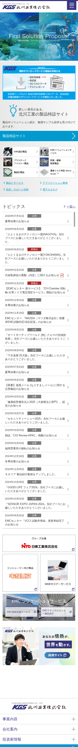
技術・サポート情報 (17, 189)
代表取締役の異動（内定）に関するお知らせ (32, 275)
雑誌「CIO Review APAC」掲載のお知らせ (31, 435)
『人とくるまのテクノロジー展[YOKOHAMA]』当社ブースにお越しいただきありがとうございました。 (35, 258)
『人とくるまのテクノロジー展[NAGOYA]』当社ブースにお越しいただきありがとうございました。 (34, 238)
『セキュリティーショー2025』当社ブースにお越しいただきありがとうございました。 (35, 420)
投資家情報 (11, 739)
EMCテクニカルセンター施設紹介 (54, 612)
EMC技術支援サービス (18, 612)
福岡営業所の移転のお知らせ (22, 448)
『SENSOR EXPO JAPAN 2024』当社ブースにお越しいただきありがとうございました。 (35, 505)
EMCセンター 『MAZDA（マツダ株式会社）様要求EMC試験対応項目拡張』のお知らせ (35, 320)
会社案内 (9, 729)
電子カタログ (50, 189)
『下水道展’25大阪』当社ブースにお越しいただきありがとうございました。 (35, 357)
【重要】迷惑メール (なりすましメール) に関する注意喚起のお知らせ (35, 387)
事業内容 (9, 719)
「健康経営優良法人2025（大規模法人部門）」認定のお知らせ (35, 403)
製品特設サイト (14, 136)
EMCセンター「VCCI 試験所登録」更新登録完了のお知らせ (34, 522)
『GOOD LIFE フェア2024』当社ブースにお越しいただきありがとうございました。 (34, 489)
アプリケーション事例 (55, 182)
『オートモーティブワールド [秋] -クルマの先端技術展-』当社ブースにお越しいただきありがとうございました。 (35, 338)
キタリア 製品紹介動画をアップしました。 (31, 474)
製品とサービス (15, 182)
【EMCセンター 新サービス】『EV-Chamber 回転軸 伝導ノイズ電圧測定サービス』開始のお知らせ (35, 290)
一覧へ (71, 206)
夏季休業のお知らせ (17, 221)
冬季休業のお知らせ (17, 305)
